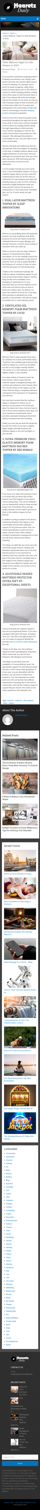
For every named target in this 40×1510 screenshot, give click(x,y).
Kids (7, 1271)
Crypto (8, 1214)
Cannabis (9, 1187)
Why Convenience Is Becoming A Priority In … (19, 1404)
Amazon (9, 1160)
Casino (8, 1194)
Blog (8, 1180)
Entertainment (11, 1220)
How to (9, 1261)
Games (9, 1241)
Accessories (11, 1153)
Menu (3, 19)
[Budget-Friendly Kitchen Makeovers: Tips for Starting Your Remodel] (20, 814)
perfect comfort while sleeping (22, 642)
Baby (8, 1170)
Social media (11, 1321)
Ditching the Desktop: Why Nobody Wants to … (20, 1420)
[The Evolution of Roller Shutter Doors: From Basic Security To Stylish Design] (20, 749)
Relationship (11, 1311)
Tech (8, 1331)
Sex (7, 1314)
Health (8, 1251)
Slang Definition (12, 1318)
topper (11, 703)
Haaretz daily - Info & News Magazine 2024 (20, 1502)
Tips (7, 1335)
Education (10, 1217)
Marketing (10, 1288)
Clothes (9, 1207)
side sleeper (28, 700)
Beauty (9, 1174)
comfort (10, 700)
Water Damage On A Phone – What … (24, 1432)
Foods (8, 1234)
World (8, 1345)
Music (8, 1298)
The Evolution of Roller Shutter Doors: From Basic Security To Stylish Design (20, 765)
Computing (10, 1210)
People (9, 1304)
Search (20, 1463)
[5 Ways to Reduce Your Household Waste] (20, 783)
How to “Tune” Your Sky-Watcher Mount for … (19, 1445)
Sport (8, 1325)
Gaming (9, 1247)
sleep (5, 703)
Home (4, 72)
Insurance (10, 1267)
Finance (9, 1227)
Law (7, 1274)
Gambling (10, 1237)
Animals (9, 1163)
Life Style (10, 1281)
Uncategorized (12, 1341)
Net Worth (10, 1301)
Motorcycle (10, 1291)
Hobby (8, 1254)
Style (8, 1328)
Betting (9, 1177)
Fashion (9, 1224)
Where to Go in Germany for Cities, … (23, 1391)
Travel (8, 1338)
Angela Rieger (9, 69)
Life (7, 1278)
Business (9, 1184)
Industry (9, 1264)
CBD (7, 1197)
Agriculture (10, 1157)
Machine (9, 1284)
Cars (7, 1190)
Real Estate (10, 1308)
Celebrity (9, 1200)
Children (9, 1204)
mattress (18, 700)
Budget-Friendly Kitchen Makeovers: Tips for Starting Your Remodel (20, 829)
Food (8, 1231)
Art (7, 1167)
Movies (9, 1294)
